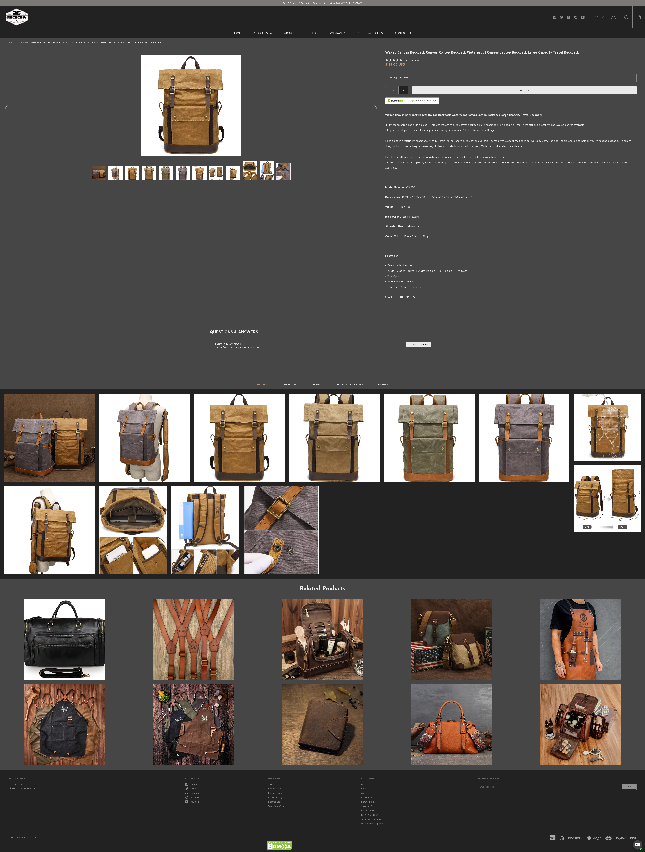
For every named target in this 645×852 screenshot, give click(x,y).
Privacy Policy (275, 797)
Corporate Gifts (370, 33)
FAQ (363, 784)
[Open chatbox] (637, 845)
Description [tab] (289, 384)
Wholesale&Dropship (372, 823)
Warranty (338, 33)
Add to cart (524, 90)
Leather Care (274, 788)
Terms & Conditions (371, 819)
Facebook (196, 784)
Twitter (194, 788)
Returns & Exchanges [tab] (350, 384)
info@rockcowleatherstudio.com (24, 788)
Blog (314, 33)
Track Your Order (276, 806)
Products (261, 33)
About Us (291, 33)
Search (271, 784)
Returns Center (275, 801)
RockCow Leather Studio (23, 837)
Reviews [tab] (383, 384)
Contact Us (403, 33)
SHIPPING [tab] (316, 384)
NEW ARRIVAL (22, 42)
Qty (392, 90)
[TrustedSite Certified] (412, 100)
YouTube (195, 801)
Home (237, 33)
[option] (191, 105)
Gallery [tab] (262, 384)
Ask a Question (420, 344)
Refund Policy (368, 801)
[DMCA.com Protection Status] (279, 849)
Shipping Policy (369, 806)
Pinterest (195, 797)
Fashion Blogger (369, 814)
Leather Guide (275, 793)
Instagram (196, 793)
